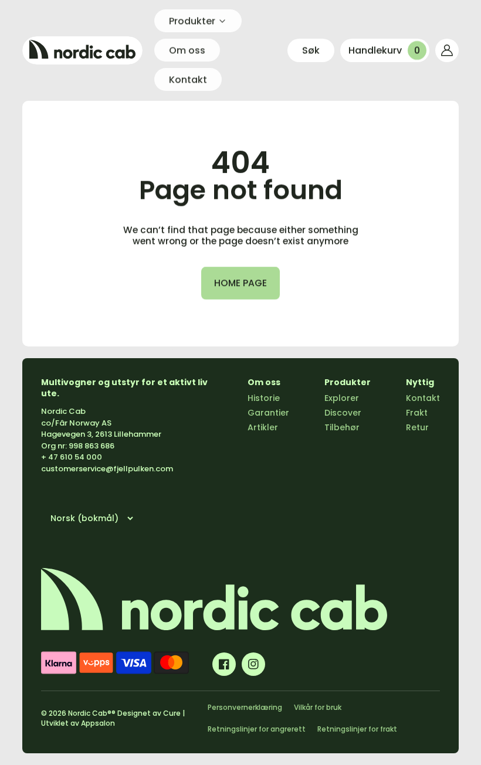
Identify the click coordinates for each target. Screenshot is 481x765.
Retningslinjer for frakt (357, 729)
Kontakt (423, 398)
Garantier (268, 413)
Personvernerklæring (245, 707)
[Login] (447, 50)
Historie (264, 398)
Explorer (341, 398)
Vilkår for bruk (317, 707)
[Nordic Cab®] (82, 50)
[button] (310, 50)
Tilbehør (342, 427)
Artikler (263, 427)
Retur (417, 427)
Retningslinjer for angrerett (257, 729)
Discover (342, 413)
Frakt (417, 413)
